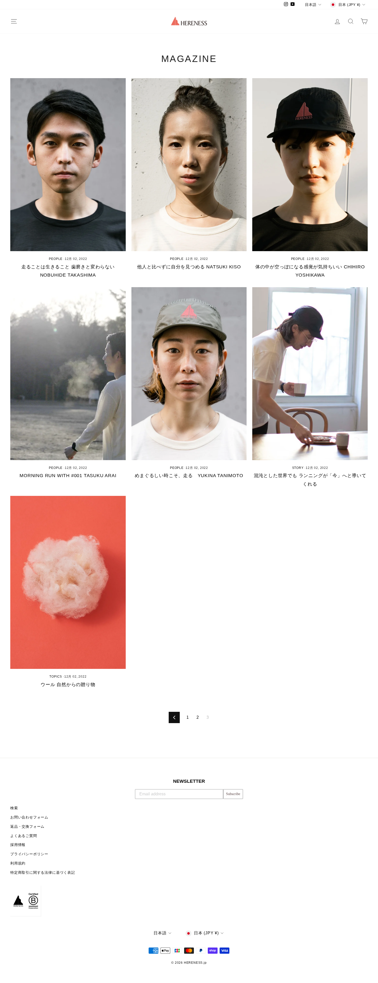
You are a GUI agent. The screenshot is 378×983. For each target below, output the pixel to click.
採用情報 (17, 845)
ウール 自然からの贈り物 (68, 684)
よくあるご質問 (23, 836)
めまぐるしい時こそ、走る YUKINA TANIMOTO (189, 475)
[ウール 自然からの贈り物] (68, 582)
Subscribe (233, 794)
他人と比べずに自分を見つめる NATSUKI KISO (189, 266)
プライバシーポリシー (29, 854)
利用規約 (17, 863)
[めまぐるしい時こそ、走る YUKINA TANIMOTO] (189, 373)
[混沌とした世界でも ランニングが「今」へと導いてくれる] (310, 373)
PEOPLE (55, 259)
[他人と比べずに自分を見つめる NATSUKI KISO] (189, 164)
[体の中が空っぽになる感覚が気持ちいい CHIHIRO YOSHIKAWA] (310, 164)
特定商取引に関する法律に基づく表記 (42, 873)
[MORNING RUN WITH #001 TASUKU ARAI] (68, 373)
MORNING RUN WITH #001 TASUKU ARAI (68, 475)
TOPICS (55, 676)
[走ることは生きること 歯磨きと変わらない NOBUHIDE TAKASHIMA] (68, 164)
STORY (298, 468)
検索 (14, 808)
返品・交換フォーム (27, 827)
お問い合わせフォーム (29, 817)
